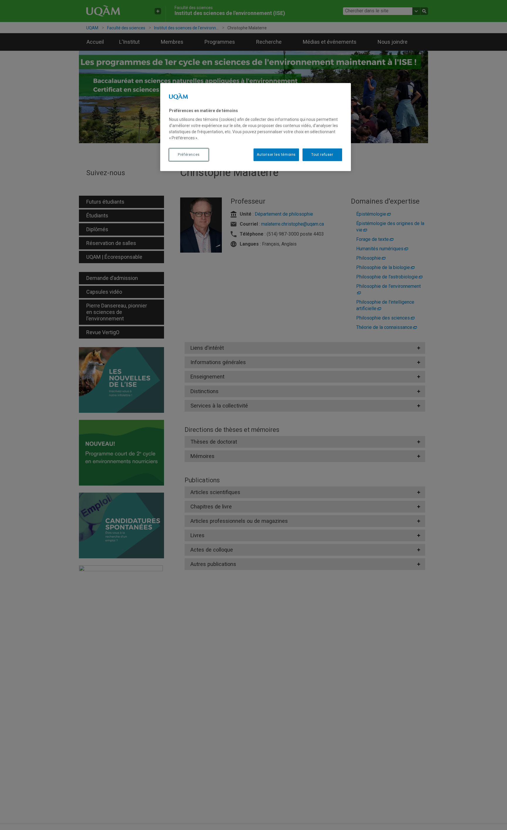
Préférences (189, 155)
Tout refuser (322, 155)
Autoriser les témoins (276, 155)
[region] (255, 127)
